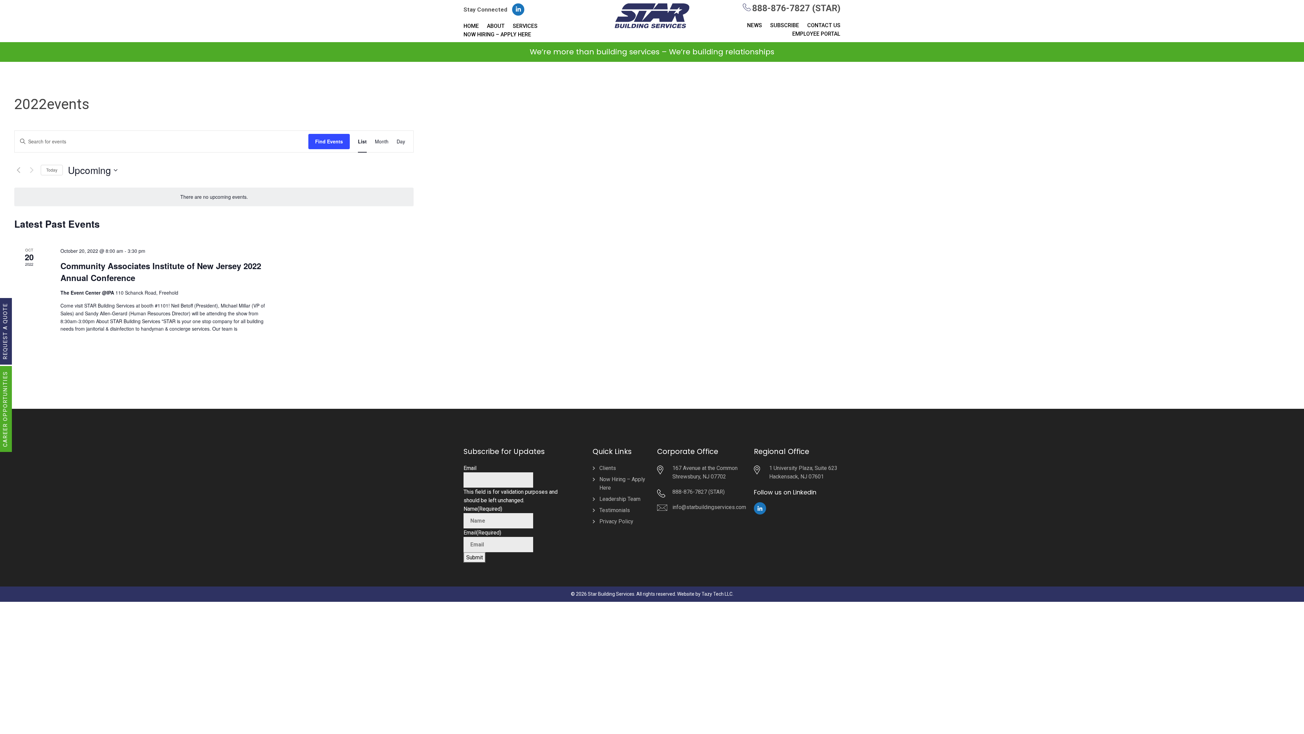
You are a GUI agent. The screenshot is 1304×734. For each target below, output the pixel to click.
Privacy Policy (616, 521)
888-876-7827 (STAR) (796, 8)
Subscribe (784, 25)
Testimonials (614, 510)
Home (471, 26)
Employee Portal (816, 34)
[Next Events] (32, 170)
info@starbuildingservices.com (709, 507)
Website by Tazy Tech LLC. (705, 594)
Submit (474, 557)
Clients (607, 468)
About (496, 26)
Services (525, 26)
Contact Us (823, 25)
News (754, 25)
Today (51, 170)
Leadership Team (619, 499)
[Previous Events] (18, 170)
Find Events (329, 141)
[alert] (214, 197)
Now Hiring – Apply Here (497, 34)
